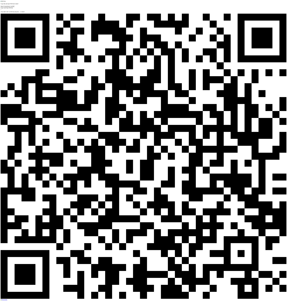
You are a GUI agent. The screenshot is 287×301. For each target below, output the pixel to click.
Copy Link (3, 7)
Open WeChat (9, 7)
